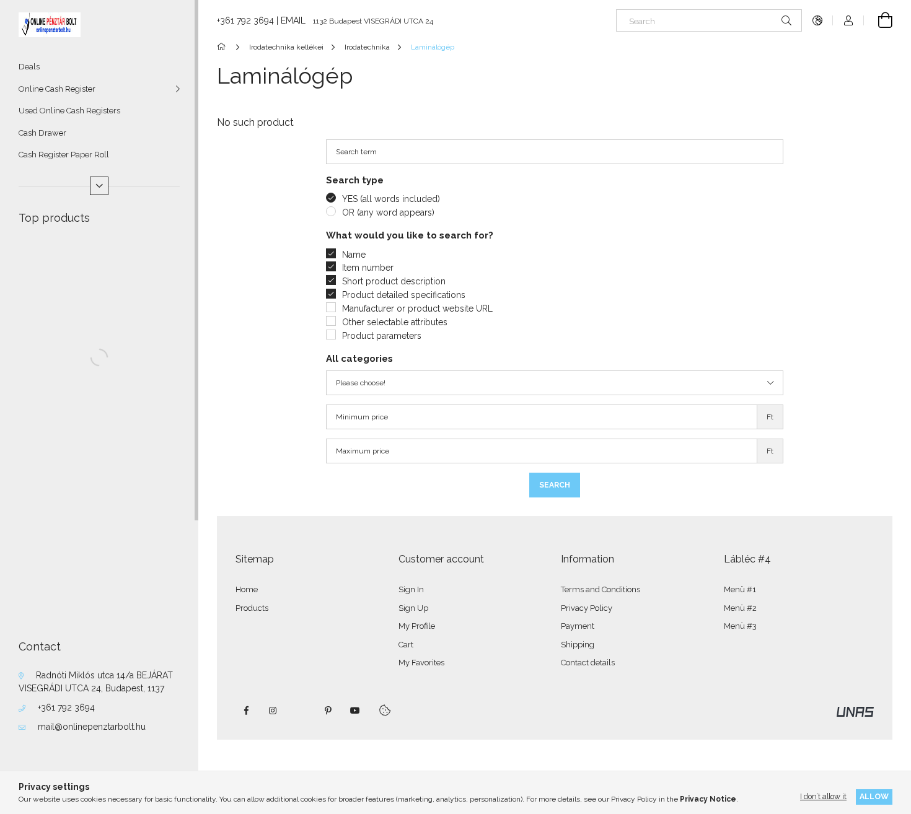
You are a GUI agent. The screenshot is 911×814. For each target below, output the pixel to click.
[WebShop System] (855, 711)
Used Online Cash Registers (69, 110)
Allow (874, 796)
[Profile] (848, 20)
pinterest (327, 710)
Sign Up (413, 608)
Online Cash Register (57, 89)
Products (251, 608)
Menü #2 (740, 608)
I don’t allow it (823, 796)
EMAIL (293, 20)
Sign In (411, 589)
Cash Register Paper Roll (64, 154)
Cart (405, 644)
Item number (368, 268)
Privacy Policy (586, 608)
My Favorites (421, 662)
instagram (273, 710)
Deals (29, 66)
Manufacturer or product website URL (417, 308)
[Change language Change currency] (817, 20)
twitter (300, 710)
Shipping (577, 644)
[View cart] (878, 20)
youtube (355, 710)
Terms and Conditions (600, 589)
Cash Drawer (42, 133)
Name (354, 255)
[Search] (786, 20)
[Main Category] (223, 47)
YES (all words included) (391, 199)
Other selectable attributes (394, 322)
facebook (246, 710)
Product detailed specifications (403, 295)
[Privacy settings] (384, 710)
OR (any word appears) (388, 212)
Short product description (394, 281)
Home (246, 589)
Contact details (588, 662)
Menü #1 (740, 589)
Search (554, 485)
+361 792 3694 (66, 707)
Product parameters (381, 336)
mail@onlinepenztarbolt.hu (92, 727)
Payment (577, 626)
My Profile (416, 626)
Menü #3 (740, 626)
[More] (99, 186)
